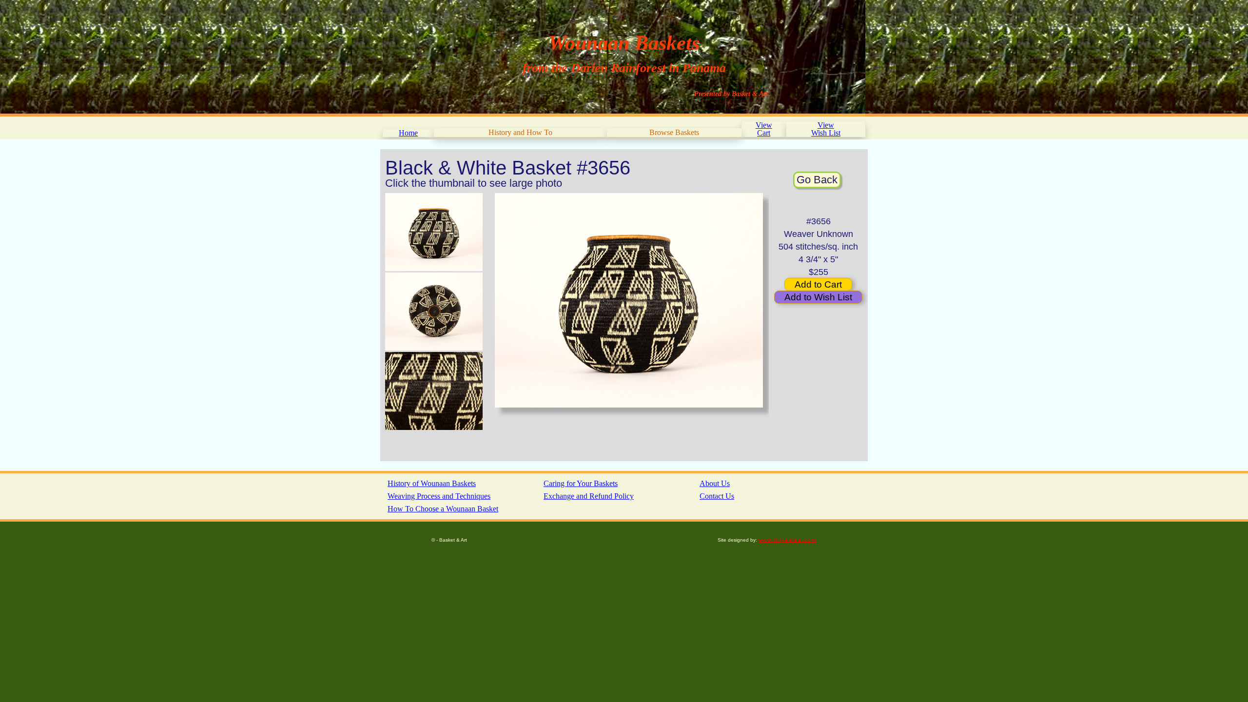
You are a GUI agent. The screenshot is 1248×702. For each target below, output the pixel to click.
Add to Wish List (818, 297)
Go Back (817, 180)
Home (408, 133)
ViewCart (764, 129)
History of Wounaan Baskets (432, 483)
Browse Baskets (674, 132)
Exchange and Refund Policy (589, 496)
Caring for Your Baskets (581, 483)
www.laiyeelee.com (788, 540)
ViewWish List (825, 129)
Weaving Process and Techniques (439, 496)
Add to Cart (818, 284)
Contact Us (717, 496)
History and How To (520, 132)
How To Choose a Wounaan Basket (443, 509)
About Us (715, 483)
